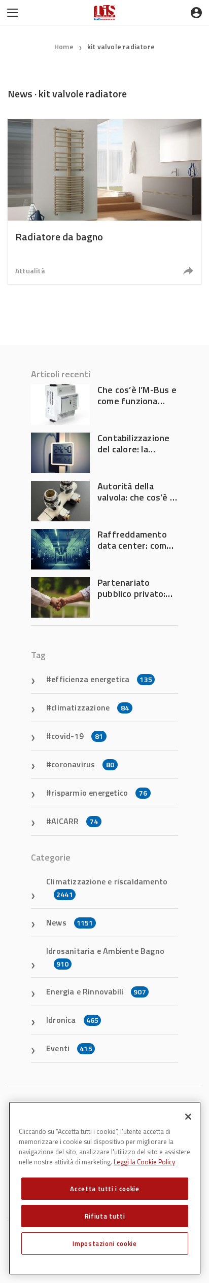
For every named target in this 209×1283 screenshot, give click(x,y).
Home (64, 46)
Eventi (69, 1048)
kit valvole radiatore (121, 46)
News (69, 922)
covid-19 (77, 736)
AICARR (74, 821)
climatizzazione (90, 707)
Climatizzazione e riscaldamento (106, 887)
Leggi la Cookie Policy (144, 1162)
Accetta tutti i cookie (104, 1189)
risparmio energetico (99, 793)
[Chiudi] (188, 1117)
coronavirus (82, 764)
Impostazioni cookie (104, 1243)
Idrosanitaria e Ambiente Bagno (105, 957)
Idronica (72, 1020)
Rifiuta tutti (105, 1216)
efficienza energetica (101, 679)
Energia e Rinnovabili (96, 991)
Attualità (30, 270)
